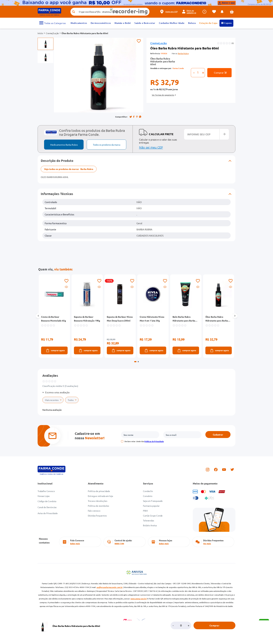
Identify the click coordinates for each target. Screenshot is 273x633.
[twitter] (130, 116)
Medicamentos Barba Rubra (64, 144)
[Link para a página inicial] (40, 33)
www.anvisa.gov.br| (138, 598)
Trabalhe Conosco (46, 491)
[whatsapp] (140, 116)
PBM (145, 510)
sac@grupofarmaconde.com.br (110, 587)
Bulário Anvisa (150, 525)
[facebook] (134, 116)
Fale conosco (94, 510)
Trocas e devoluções (97, 500)
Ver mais (207, 543)
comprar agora (57, 350)
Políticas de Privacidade (154, 441)
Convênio (147, 496)
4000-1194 (119, 543)
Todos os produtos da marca (106, 144)
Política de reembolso (98, 505)
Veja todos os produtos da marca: (68, 169)
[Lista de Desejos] (215, 11)
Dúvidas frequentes (97, 515)
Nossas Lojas (44, 496)
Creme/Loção (52, 33)
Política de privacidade (99, 491)
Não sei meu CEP (151, 147)
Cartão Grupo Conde (153, 515)
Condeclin (148, 491)
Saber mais (75, 543)
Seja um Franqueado (153, 500)
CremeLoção (158, 43)
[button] (128, 11)
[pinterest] (137, 116)
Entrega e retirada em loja (100, 496)
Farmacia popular (151, 505)
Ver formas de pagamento (163, 95)
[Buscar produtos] (73, 12)
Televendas (148, 520)
